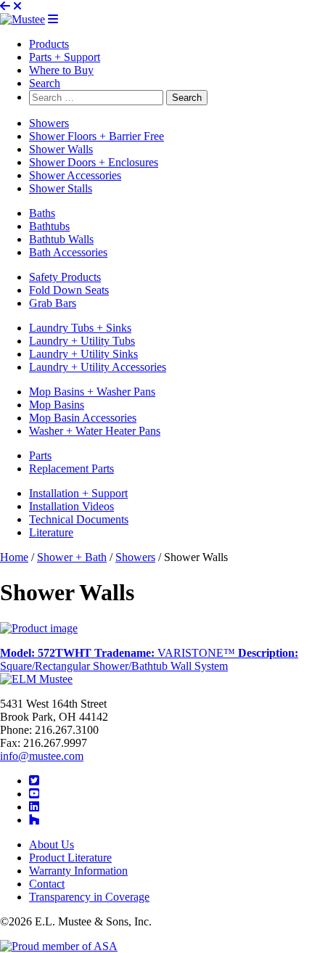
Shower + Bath (72, 557)
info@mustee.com (41, 756)
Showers (135, 557)
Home (14, 557)
